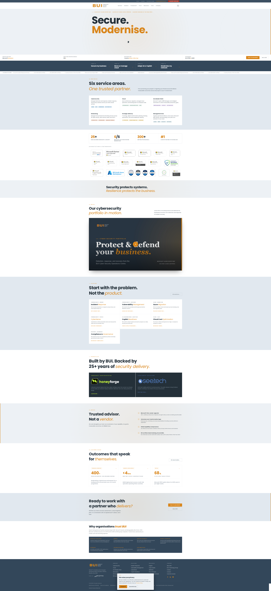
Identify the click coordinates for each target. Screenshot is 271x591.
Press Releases (152, 572)
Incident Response (174, 1)
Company (158, 5)
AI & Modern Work (117, 570)
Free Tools (151, 576)
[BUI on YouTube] (173, 577)
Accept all (123, 586)
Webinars (151, 570)
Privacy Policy (139, 583)
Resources (146, 5)
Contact (143, 1)
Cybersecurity (116, 565)
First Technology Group (172, 567)
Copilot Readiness (135, 572)
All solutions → (176, 294)
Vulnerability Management (137, 567)
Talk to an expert (253, 57)
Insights (151, 565)
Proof (140, 5)
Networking (115, 572)
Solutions (126, 5)
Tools (152, 5)
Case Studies (152, 567)
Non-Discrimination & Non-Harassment (164, 585)
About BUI (264, 57)
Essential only (132, 586)
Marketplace (161, 1)
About (137, 1)
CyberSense (134, 570)
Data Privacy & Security (94, 585)
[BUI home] (103, 6)
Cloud (114, 567)
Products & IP (134, 5)
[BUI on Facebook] (167, 577)
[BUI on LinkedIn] (170, 577)
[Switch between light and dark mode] (178, 5)
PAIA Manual (113, 585)
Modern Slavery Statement (94, 588)
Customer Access (150, 1)
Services (120, 5)
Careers (169, 570)
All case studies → (175, 460)
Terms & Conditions (104, 585)
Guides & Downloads (154, 574)
